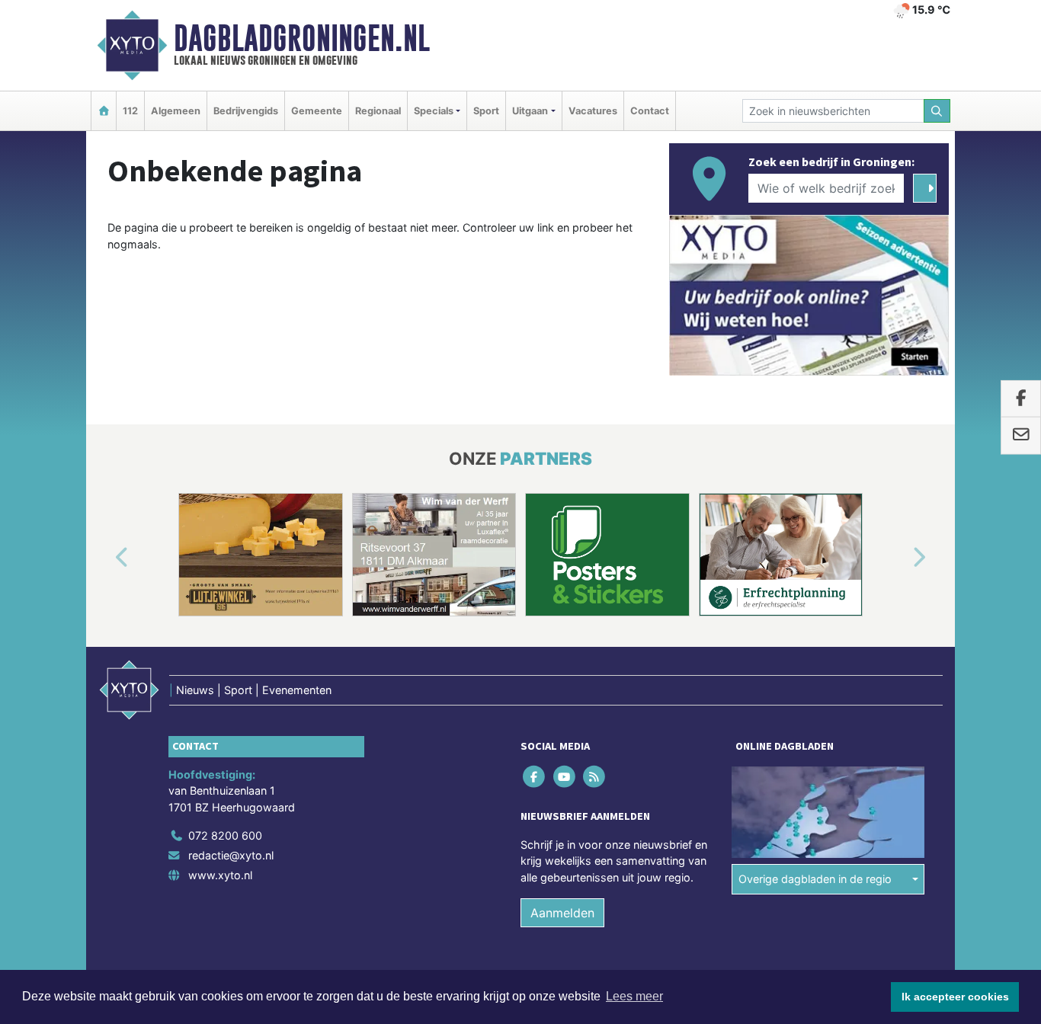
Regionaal (378, 111)
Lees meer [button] (634, 996)
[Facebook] (535, 776)
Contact (649, 111)
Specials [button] (433, 111)
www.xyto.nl (220, 875)
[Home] (103, 110)
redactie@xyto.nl (231, 855)
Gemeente (316, 111)
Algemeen (175, 111)
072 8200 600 (225, 835)
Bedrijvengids (245, 111)
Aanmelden (562, 912)
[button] (104, 558)
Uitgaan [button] (530, 111)
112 (130, 111)
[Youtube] (565, 776)
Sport (486, 111)
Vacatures (593, 111)
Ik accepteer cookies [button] (955, 996)
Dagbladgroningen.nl (302, 38)
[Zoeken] (937, 111)
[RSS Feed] (595, 776)
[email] (1020, 436)
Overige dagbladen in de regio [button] (815, 878)
